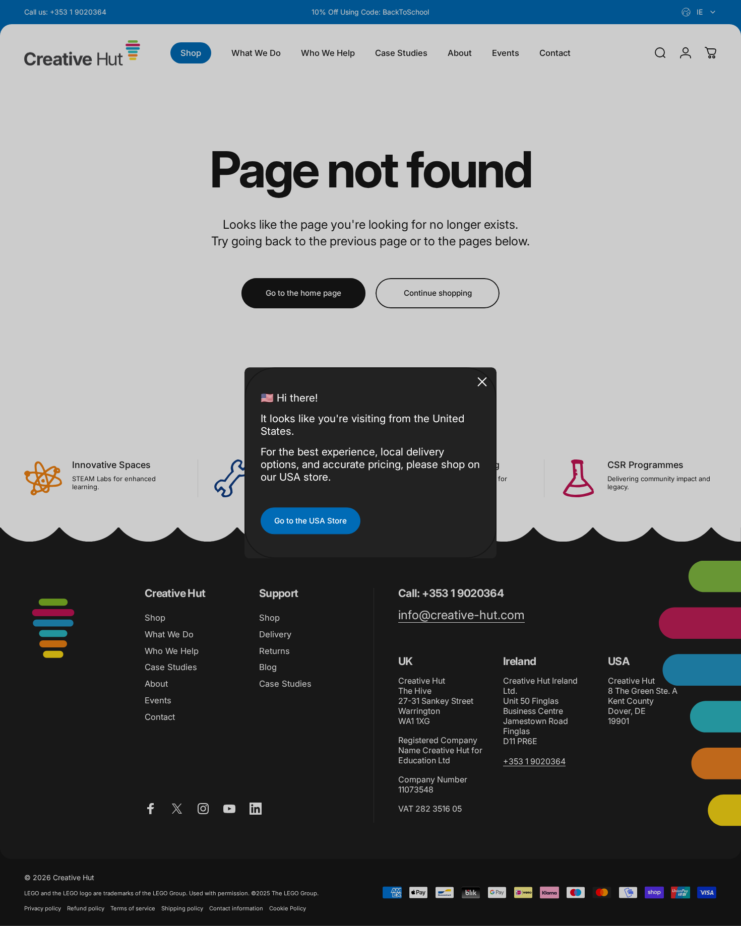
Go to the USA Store (310, 520)
